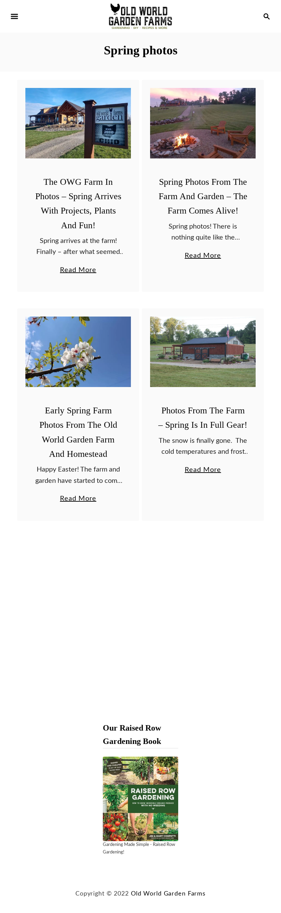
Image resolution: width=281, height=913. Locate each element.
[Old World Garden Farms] (140, 16)
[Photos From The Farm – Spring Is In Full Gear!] (203, 352)
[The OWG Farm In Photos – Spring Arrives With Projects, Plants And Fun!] (78, 123)
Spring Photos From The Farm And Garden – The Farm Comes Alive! (203, 196)
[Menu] (14, 16)
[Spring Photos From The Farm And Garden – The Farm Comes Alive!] (203, 123)
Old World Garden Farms (168, 894)
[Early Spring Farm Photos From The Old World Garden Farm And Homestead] (78, 352)
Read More (78, 271)
